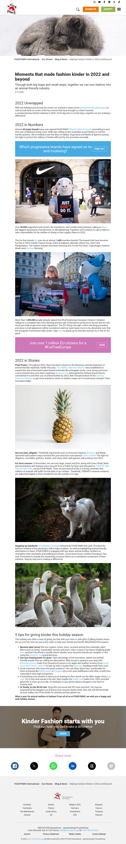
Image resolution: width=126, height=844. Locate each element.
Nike (104, 227)
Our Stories (47, 59)
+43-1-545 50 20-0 (90, 830)
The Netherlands (27, 811)
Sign (102, 345)
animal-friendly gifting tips (92, 107)
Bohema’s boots (28, 663)
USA (75, 815)
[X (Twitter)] (114, 2)
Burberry (91, 452)
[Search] (77, 10)
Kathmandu (45, 671)
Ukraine (27, 815)
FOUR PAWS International (26, 59)
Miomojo (78, 665)
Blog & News (61, 59)
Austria (51, 805)
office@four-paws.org (68, 830)
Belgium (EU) (75, 805)
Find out (99, 149)
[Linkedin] (109, 2)
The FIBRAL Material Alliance (70, 367)
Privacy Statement (51, 834)
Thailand (99, 811)
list (35, 240)
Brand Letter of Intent (80, 129)
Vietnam (98, 815)
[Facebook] (104, 2)
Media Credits (75, 834)
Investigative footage (49, 545)
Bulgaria (98, 805)
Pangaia (58, 671)
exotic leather (89, 455)
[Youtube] (99, 2)
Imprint (27, 834)
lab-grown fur (61, 373)
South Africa (51, 811)
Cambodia (27, 808)
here (60, 330)
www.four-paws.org (35, 839)
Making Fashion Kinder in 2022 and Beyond (91, 59)
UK (51, 815)
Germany (75, 808)
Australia (27, 805)
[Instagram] (94, 2)
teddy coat (78, 679)
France (51, 808)
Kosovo (99, 808)
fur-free (30, 248)
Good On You (36, 655)
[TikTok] (119, 2)
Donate (90, 9)
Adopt (108, 9)
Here (63, 733)
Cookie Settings (99, 834)
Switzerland (75, 811)
